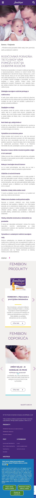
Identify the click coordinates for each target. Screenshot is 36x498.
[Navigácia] (3, 2)
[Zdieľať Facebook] (9, 258)
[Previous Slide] (3, 300)
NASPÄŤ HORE (25, 405)
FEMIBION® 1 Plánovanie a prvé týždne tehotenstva (13, 428)
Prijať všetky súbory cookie (9, 487)
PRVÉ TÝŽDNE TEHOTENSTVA (9, 446)
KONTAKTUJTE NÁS (21, 449)
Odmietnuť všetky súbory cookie (24, 487)
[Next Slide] (32, 300)
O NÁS (18, 443)
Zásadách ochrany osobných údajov (18, 476)
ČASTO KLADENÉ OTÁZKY (22, 446)
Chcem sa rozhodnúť (17, 493)
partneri (24, 468)
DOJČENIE (5, 451)
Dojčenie (11, 45)
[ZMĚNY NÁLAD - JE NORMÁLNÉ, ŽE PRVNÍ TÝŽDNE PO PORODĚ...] (18, 354)
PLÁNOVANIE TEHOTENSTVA (9, 443)
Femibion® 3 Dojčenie (7, 434)
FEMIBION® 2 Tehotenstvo (8, 431)
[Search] (33, 2)
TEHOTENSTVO (6, 449)
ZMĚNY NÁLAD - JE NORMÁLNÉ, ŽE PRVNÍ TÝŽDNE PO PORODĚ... (18, 370)
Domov (3, 45)
